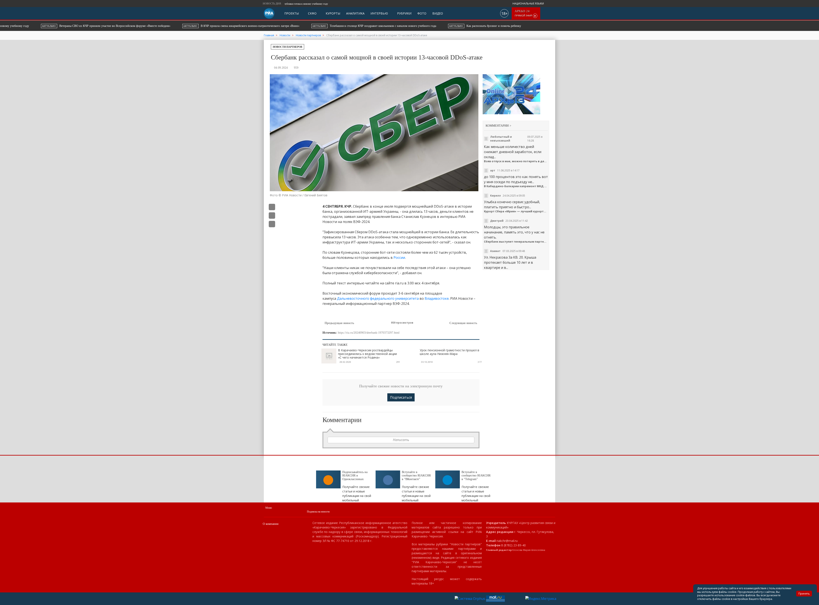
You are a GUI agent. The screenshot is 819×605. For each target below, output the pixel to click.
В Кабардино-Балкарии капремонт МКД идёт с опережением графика (516, 186)
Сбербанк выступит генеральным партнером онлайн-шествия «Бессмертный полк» (516, 241)
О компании (271, 523)
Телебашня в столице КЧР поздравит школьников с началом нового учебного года (316, 26)
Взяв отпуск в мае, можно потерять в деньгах (516, 161)
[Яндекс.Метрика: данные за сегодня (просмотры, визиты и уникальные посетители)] (540, 598)
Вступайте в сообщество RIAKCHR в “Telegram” (476, 475)
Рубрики (403, 13)
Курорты (332, 13)
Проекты (291, 13)
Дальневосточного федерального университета (378, 298)
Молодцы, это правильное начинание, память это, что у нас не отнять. (514, 232)
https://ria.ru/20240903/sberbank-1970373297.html (368, 332)
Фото (421, 13)
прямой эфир (524, 13)
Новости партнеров (287, 46)
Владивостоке (437, 298)
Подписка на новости (318, 511)
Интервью (379, 13)
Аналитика (355, 13)
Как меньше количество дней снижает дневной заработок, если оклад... (512, 151)
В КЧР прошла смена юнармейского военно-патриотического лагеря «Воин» (184, 26)
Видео (437, 13)
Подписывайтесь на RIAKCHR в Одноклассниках (354, 475)
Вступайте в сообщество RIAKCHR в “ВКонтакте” (416, 475)
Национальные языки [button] (529, 3)
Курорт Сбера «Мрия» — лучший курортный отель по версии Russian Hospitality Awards (516, 211)
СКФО (312, 13)
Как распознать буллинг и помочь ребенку (427, 26)
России (399, 257)
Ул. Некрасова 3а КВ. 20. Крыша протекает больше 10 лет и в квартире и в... (510, 262)
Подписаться (401, 397)
